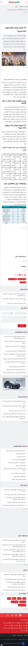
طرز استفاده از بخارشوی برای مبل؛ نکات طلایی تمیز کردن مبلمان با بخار (14, 560)
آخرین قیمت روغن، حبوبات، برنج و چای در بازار (15, 494)
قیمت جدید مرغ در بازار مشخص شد (17, 411)
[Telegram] (12, 615)
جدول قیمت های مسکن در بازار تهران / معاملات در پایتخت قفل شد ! (13, 294)
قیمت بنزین (23, 625)
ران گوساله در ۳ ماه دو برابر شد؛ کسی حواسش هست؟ (15, 347)
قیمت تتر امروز (22, 605)
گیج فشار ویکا (14, 602)
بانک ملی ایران (22, 623)
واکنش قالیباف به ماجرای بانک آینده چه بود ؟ (15, 351)
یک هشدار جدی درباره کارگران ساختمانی (16, 502)
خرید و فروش (21, 279)
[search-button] (26, 2)
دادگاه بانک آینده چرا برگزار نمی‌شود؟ (17, 366)
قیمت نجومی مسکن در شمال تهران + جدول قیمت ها (13, 299)
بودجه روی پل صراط (20, 453)
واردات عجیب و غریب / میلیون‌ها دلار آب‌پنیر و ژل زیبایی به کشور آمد (14, 355)
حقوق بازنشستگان (7, 628)
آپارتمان (22, 282)
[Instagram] (16, 615)
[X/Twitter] (8, 615)
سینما (24, 598)
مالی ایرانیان (23, 602)
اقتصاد (21, 6)
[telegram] (25, 275)
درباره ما (26, 635)
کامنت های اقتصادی (21, 332)
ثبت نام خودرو (14, 623)
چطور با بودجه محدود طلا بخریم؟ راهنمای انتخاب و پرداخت (13, 407)
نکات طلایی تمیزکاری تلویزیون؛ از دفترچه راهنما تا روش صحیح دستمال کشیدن (14, 555)
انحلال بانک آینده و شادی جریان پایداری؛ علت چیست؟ (15, 362)
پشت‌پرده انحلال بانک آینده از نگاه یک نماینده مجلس (15, 342)
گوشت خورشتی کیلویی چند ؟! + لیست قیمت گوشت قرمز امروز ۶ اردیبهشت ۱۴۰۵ (13, 545)
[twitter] (22, 275)
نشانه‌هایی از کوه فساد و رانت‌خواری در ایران (15, 450)
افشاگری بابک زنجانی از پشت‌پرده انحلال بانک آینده (14, 372)
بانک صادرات (23, 630)
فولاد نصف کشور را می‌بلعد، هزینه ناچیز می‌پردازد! (14, 359)
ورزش (25, 570)
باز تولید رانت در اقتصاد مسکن (18, 473)
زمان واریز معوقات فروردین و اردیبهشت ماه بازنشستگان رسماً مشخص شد (15, 498)
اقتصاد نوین (5, 623)
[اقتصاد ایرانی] (14, 2)
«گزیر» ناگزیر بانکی (21, 456)
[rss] (20, 615)
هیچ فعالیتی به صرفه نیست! (19, 459)
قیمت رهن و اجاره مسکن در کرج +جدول (16, 303)
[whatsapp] (17, 275)
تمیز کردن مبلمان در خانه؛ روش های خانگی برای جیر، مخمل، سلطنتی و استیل (14, 550)
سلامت (19, 598)
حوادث (14, 598)
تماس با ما (19, 635)
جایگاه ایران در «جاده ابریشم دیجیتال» (16, 462)
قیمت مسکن (12, 279)
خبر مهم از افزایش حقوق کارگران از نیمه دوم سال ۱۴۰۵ (14, 490)
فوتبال (9, 598)
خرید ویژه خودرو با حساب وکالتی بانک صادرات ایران (14, 414)
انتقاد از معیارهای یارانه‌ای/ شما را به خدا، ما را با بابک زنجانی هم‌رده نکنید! (14, 337)
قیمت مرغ (23, 628)
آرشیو (14, 635)
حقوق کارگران (16, 628)
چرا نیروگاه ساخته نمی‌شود (19, 476)
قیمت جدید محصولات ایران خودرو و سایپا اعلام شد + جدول (13, 541)
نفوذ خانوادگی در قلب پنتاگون (18, 479)
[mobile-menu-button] (1, 2)
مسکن (16, 6)
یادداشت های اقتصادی (20, 446)
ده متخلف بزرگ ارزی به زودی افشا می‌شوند (15, 369)
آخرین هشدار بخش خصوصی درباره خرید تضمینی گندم (14, 469)
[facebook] (20, 275)
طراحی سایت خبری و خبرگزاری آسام (12, 643)
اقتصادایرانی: (23, 79)
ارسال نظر (22, 326)
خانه (25, 6)
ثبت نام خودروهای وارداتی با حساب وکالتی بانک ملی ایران (13, 402)
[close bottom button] (2, 645)
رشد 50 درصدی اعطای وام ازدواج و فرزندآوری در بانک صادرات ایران (13, 417)
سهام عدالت (15, 625)
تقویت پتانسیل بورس (20, 465)
